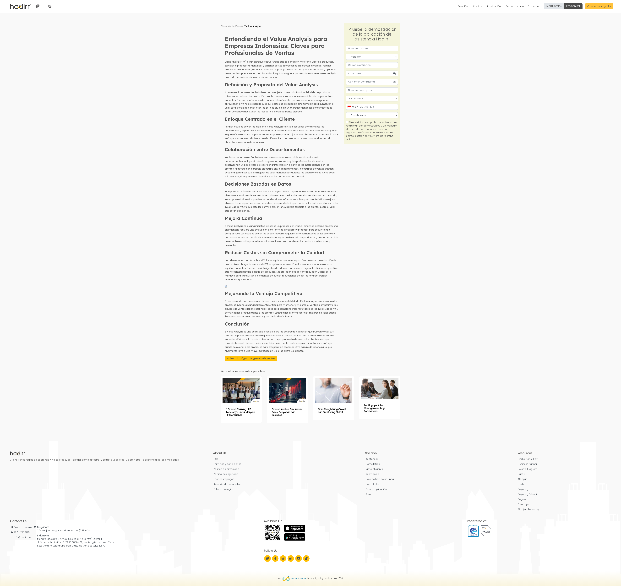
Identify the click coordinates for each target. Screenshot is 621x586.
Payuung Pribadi (527, 494)
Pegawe (522, 499)
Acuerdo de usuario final (228, 484)
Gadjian (522, 479)
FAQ (216, 459)
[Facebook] (275, 558)
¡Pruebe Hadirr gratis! (599, 6)
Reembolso (372, 474)
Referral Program (527, 469)
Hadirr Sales (372, 484)
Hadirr (521, 484)
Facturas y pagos (224, 479)
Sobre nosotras (515, 6)
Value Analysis (253, 26)
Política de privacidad (226, 469)
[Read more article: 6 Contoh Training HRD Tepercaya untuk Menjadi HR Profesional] (241, 390)
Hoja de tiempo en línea (380, 479)
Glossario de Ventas (232, 26)
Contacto (533, 6)
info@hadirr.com (23, 537)
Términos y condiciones (227, 464)
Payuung (523, 489)
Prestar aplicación (376, 489)
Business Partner (527, 464)
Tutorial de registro (224, 489)
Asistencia (372, 459)
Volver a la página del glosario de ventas (251, 358)
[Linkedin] (291, 558)
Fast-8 (521, 474)
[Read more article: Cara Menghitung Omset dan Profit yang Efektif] (333, 390)
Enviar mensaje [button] (23, 527)
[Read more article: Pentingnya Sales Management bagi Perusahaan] (379, 388)
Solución (463, 6)
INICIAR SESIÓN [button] (554, 6)
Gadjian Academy (528, 509)
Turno (369, 494)
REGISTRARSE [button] (573, 6)
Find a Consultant (528, 459)
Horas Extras (373, 464)
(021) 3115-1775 (22, 532)
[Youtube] (298, 558)
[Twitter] (267, 558)
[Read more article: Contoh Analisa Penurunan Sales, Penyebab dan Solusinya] (287, 390)
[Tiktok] (306, 558)
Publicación (494, 6)
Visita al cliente (374, 469)
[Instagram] (283, 558)
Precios (477, 6)
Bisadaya (523, 504)
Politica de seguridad (226, 474)
